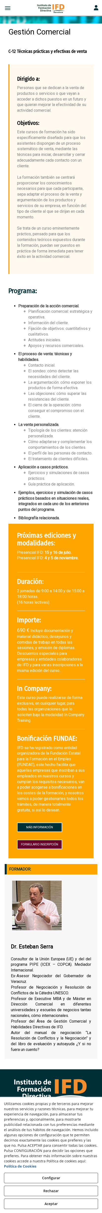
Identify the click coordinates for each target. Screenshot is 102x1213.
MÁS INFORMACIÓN (39, 827)
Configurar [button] (51, 1178)
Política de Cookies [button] (20, 1166)
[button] (51, 9)
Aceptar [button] (51, 1203)
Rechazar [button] (51, 1190)
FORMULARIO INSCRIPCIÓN (39, 844)
